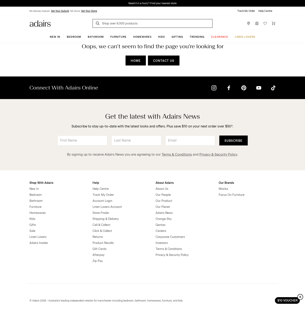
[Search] (98, 24)
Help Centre (265, 11)
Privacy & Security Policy (218, 154)
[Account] (257, 23)
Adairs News (164, 213)
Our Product (164, 201)
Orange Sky (164, 219)
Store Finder (101, 213)
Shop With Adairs (41, 183)
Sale (32, 231)
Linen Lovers (245, 36)
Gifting (177, 36)
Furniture (118, 36)
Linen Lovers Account (107, 207)
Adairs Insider (38, 243)
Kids (161, 36)
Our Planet (163, 207)
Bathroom (96, 36)
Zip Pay (98, 261)
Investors (162, 243)
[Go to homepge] (40, 23)
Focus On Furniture (231, 195)
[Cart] (273, 23)
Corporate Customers (170, 237)
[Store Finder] (248, 23)
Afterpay (98, 255)
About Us (162, 189)
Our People (163, 195)
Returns (98, 237)
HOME (136, 61)
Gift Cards (99, 249)
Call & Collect (101, 225)
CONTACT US (163, 61)
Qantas (160, 225)
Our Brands (226, 183)
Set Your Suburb (60, 11)
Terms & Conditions (177, 154)
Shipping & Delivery (106, 219)
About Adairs (165, 183)
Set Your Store (89, 11)
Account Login (102, 201)
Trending (197, 36)
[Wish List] (265, 23)
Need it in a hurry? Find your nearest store (152, 3)
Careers (161, 231)
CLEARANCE (219, 36)
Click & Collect (102, 231)
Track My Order (246, 11)
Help (96, 183)
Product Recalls (103, 243)
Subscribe (233, 141)
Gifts (32, 225)
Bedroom (74, 36)
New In (55, 36)
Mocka (223, 189)
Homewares (142, 36)
